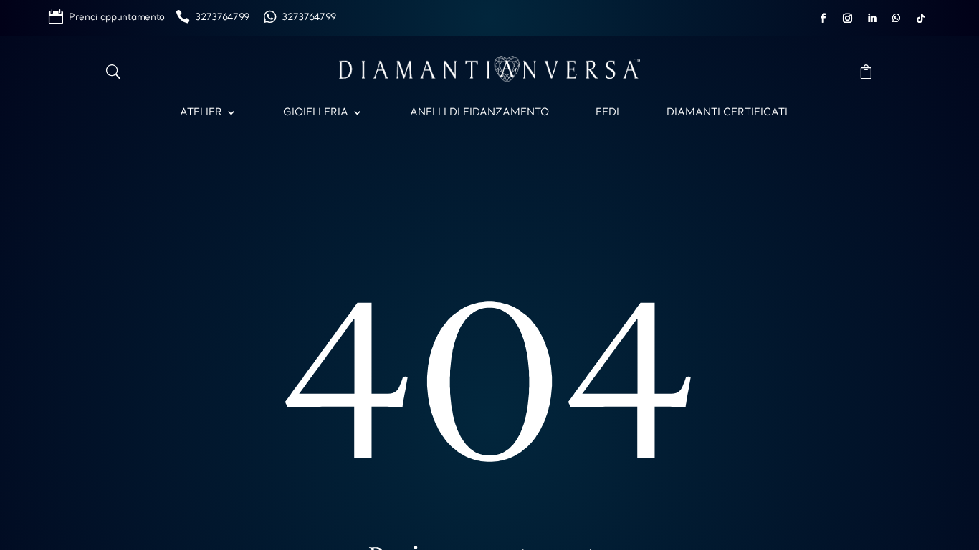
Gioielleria (315, 112)
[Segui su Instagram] (848, 18)
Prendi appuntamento (122, 17)
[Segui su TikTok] (921, 18)
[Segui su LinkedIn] (872, 18)
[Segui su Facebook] (823, 18)
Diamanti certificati (727, 112)
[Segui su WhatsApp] (896, 18)
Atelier (201, 112)
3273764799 (227, 17)
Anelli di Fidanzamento (479, 112)
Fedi (607, 112)
